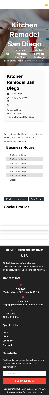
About (6, 336)
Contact (7, 345)
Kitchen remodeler (16, 199)
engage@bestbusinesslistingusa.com (23, 304)
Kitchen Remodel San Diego (20, 117)
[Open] (46, 4)
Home (6, 53)
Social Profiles (14, 113)
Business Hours (14, 110)
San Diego (20, 57)
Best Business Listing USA (20, 4)
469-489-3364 (11, 317)
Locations (8, 340)
